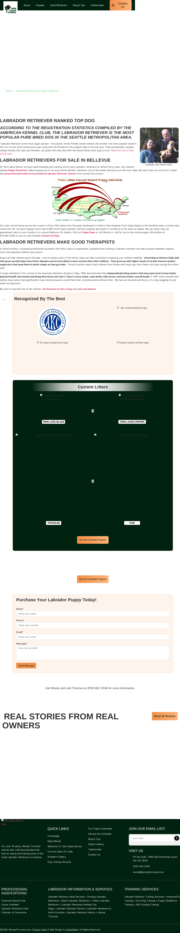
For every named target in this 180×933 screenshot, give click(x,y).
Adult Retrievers (58, 5)
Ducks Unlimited (10, 904)
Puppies (40, 5)
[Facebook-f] (2, 863)
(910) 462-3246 (97, 688)
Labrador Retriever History (81, 912)
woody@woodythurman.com (148, 872)
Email (19, 632)
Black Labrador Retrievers (76, 900)
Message (21, 643)
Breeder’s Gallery (57, 856)
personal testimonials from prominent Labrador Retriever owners (40, 173)
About (27, 5)
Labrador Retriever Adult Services (66, 896)
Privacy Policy (40, 929)
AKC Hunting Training (147, 904)
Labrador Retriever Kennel (70, 908)
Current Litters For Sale (60, 851)
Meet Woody (54, 841)
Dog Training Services (59, 862)
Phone (20, 620)
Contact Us (94, 854)
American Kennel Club (13, 900)
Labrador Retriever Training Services (144, 896)
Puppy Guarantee (17, 170)
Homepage (53, 836)
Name (19, 609)
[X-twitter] (8, 863)
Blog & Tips (79, 5)
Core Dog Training (145, 900)
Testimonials (97, 5)
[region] (90, 775)
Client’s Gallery (96, 844)
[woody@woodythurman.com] (130, 872)
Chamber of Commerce (14, 912)
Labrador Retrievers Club (14, 908)
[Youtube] (14, 863)
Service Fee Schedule (99, 833)
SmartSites (72, 929)
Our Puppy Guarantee (100, 828)
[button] (53, 422)
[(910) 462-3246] (130, 866)
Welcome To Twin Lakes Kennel (65, 846)
